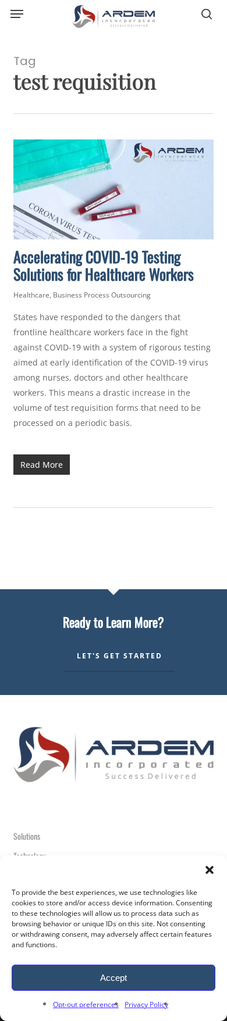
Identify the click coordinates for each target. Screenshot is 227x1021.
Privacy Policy (146, 1004)
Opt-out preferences (86, 1004)
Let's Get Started (119, 656)
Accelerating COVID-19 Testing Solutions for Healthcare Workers (103, 265)
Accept (113, 978)
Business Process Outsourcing (102, 295)
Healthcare (31, 295)
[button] (209, 870)
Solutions (26, 836)
